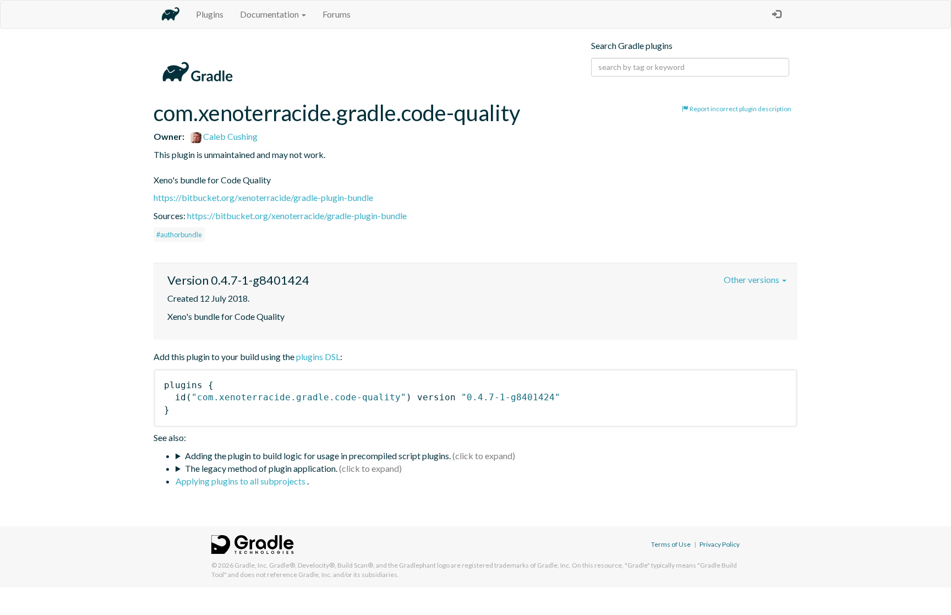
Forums (337, 14)
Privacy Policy (719, 544)
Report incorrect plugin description (739, 109)
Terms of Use (671, 544)
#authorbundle (179, 234)
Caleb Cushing (229, 136)
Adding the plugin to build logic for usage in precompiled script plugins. (318, 455)
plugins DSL (318, 356)
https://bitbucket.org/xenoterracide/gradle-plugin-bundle (263, 197)
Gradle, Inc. (251, 565)
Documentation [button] (270, 14)
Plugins (209, 14)
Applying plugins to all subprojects (241, 481)
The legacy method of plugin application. (261, 468)
